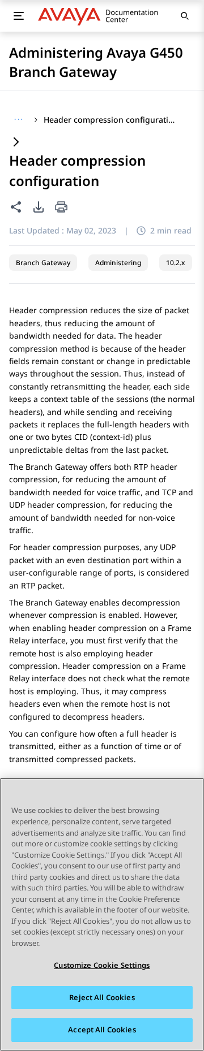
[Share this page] (16, 207)
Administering (118, 262)
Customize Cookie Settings (102, 965)
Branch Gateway (43, 262)
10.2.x (175, 262)
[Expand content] (16, 142)
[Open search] (184, 16)
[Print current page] (61, 207)
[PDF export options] (38, 207)
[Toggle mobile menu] (18, 16)
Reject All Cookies (101, 997)
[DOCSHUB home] (101, 16)
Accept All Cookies (101, 1029)
